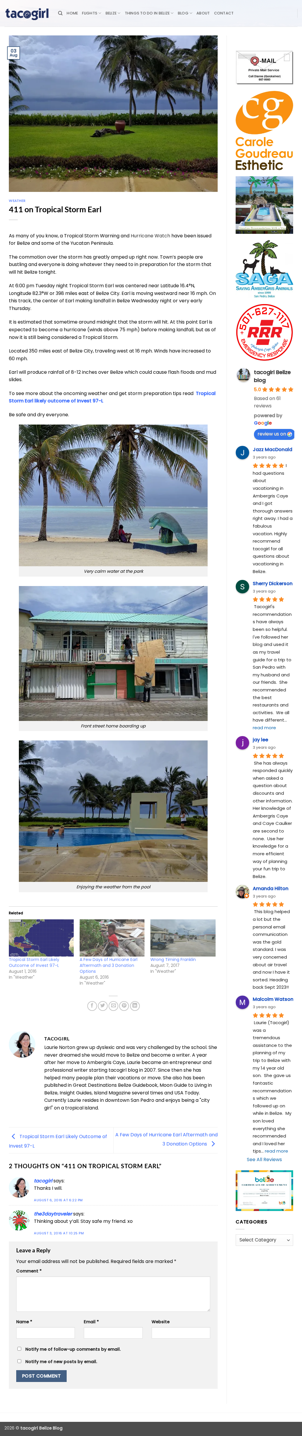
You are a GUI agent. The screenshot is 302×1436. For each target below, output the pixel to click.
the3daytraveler (53, 1213)
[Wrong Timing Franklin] (182, 938)
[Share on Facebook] (92, 1006)
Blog (183, 13)
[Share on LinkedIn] (135, 1006)
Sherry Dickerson (273, 583)
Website (161, 1322)
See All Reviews (264, 1159)
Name (24, 1322)
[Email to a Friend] (113, 1006)
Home (72, 13)
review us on (271, 433)
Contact (224, 13)
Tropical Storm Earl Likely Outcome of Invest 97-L (34, 962)
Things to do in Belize (147, 13)
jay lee (260, 739)
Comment (29, 1271)
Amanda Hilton (270, 888)
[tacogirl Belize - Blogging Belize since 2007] (26, 13)
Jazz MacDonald (272, 449)
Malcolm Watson (273, 999)
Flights (89, 13)
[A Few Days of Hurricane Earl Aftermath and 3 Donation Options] (112, 938)
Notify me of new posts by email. (61, 1362)
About (203, 13)
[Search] (60, 13)
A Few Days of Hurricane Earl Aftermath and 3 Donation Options (108, 965)
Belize (111, 13)
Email (91, 1322)
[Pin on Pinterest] (124, 1006)
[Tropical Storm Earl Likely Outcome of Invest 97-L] (41, 938)
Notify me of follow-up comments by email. (73, 1349)
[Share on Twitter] (103, 1006)
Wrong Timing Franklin (173, 959)
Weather (17, 201)
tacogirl (43, 1180)
